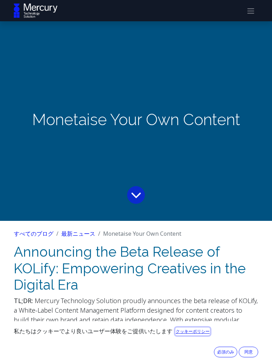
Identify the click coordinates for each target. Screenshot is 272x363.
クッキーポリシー (193, 331)
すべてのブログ (33, 234)
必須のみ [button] (225, 352)
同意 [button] (248, 352)
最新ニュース (78, 234)
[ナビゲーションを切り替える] (250, 10)
